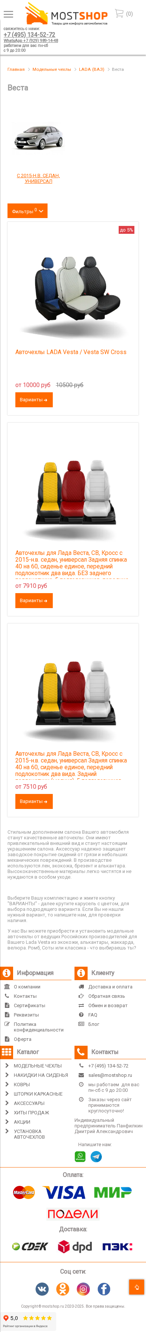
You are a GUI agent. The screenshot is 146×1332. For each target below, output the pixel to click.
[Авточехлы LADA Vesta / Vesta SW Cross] (73, 287)
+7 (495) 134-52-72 (29, 34)
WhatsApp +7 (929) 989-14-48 (31, 40)
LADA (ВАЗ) (91, 69)
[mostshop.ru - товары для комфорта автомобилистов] (66, 23)
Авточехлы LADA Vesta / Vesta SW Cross (71, 352)
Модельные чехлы (52, 69)
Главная (16, 69)
